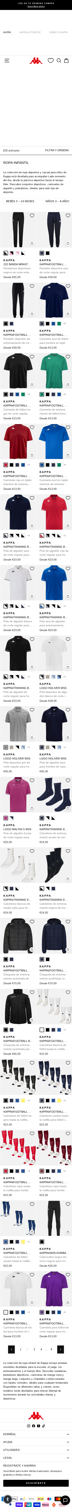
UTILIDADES (11, 1449)
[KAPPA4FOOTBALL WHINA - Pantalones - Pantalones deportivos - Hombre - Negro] (47, 253)
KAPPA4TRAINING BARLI (18, 549)
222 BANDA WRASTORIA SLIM (18, 266)
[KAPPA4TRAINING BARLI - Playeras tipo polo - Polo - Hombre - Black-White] (23, 535)
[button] (7, 1499)
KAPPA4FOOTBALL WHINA (54, 266)
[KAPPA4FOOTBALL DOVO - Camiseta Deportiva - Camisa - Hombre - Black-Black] (47, 323)
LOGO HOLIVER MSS (54, 690)
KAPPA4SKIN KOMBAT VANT (54, 1255)
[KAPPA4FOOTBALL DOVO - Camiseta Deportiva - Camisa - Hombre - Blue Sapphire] (53, 323)
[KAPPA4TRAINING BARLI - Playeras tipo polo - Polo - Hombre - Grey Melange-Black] (11, 535)
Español (9, 1434)
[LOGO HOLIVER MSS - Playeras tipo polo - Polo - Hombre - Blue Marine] (42, 747)
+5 (64, 324)
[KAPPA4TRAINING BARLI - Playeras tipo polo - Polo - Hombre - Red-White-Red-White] (42, 535)
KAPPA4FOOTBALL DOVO (54, 337)
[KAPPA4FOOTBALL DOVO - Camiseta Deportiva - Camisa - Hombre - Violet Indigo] (42, 1312)
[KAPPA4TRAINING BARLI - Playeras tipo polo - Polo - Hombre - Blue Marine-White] (5, 535)
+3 (28, 535)
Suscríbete (36, 1483)
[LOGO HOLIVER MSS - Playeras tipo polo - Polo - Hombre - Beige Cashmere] (47, 677)
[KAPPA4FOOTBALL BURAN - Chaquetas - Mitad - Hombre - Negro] (5, 1030)
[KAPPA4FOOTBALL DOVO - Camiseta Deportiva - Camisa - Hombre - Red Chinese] (5, 465)
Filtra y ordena (57, 150)
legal (7, 1457)
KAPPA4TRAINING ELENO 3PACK (54, 831)
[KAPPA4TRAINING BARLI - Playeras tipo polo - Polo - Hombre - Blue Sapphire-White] (42, 606)
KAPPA (7, 32)
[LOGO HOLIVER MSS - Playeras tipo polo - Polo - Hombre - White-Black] (42, 677)
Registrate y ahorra (19, 1465)
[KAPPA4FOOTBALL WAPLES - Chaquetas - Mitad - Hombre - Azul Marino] (11, 959)
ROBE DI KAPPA (59, 32)
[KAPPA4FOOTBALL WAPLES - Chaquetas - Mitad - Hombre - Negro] (5, 959)
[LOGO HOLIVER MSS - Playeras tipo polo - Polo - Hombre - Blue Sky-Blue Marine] (59, 677)
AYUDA (7, 1442)
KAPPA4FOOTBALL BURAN (18, 1043)
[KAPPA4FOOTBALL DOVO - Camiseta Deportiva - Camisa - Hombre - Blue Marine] (42, 323)
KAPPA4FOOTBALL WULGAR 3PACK (54, 1043)
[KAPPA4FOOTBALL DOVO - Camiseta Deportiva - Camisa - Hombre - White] (5, 1312)
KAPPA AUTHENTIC (30, 32)
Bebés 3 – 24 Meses (20, 201)
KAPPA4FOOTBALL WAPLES (18, 973)
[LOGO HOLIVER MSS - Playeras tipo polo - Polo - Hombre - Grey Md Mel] (5, 747)
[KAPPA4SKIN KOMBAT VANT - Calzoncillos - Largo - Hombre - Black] (42, 1241)
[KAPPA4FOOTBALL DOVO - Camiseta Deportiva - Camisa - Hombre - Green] (59, 323)
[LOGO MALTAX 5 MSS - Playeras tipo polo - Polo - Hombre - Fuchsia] (5, 818)
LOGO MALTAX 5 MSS (17, 831)
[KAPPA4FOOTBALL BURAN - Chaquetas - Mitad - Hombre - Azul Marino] (11, 1030)
